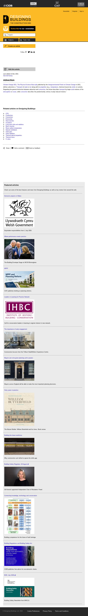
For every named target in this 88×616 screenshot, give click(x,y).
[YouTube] (34, 52)
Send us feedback (34, 148)
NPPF (6, 268)
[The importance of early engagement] (19, 348)
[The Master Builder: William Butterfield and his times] (19, 425)
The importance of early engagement (15, 329)
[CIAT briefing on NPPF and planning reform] (19, 287)
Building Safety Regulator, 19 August (15, 464)
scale (72, 89)
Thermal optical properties (14, 135)
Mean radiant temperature (14, 128)
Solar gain (9, 132)
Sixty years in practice (11, 390)
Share (8, 148)
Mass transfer (10, 126)
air (30, 87)
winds (73, 87)
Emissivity (9, 119)
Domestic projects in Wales (12, 196)
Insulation (9, 122)
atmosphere (7, 92)
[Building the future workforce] (19, 454)
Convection (9, 117)
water (26, 87)
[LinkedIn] (31, 52)
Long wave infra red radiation (15, 124)
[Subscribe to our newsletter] (19, 31)
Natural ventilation (11, 130)
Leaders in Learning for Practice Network (17, 297)
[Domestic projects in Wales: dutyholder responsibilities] (19, 227)
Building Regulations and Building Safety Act (18, 543)
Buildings (31, 109)
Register (74, 11)
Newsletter (66, 11)
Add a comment (19, 148)
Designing (23, 109)
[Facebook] (25, 52)
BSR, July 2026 (9, 575)
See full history (8, 76)
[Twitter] (28, 52)
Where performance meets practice (15, 236)
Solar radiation (10, 133)
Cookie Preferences (33, 611)
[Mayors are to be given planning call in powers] (19, 380)
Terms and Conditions (62, 611)
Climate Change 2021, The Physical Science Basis (19, 84)
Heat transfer (10, 121)
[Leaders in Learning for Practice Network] (19, 319)
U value (8, 139)
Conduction (9, 115)
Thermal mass (10, 137)
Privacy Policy (47, 611)
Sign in (82, 11)
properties (43, 87)
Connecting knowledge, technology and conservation (20, 495)
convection (42, 89)
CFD (7, 113)
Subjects (11, 40)
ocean (14, 92)
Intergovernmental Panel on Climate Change (61, 84)
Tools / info (26, 40)
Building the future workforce (13, 435)
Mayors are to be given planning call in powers (18, 358)
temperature (54, 87)
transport (62, 89)
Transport (19, 87)
